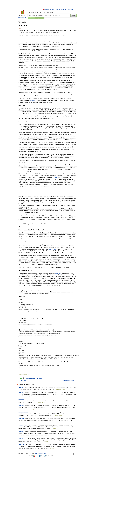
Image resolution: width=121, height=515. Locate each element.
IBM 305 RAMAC (23, 412)
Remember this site (49, 9)
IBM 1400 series (23, 425)
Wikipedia (31, 18)
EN (74, 9)
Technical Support (38, 453)
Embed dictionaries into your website (64, 9)
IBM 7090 (21, 438)
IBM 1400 (21, 418)
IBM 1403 (21, 405)
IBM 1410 (21, 444)
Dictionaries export (22, 455)
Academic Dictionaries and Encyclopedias (41, 12)
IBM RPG (21, 431)
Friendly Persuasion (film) (67, 380)
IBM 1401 (21, 387)
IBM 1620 (23, 380)
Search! (73, 15)
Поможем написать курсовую (33, 378)
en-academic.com (22, 17)
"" (53, 249)
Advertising (44, 453)
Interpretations (39, 18)
